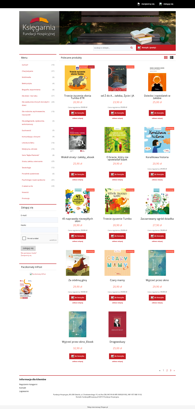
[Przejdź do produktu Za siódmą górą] (78, 263)
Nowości (25, 192)
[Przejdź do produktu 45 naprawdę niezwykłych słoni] (78, 201)
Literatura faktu (28, 143)
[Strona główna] (97, 27)
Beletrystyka (27, 83)
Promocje (25, 198)
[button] (78, 118)
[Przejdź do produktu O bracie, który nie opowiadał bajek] (117, 140)
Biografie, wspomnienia (31, 89)
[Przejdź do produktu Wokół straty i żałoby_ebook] (78, 140)
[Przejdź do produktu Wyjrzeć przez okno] (157, 263)
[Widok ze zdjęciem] (166, 57)
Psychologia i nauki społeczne (33, 180)
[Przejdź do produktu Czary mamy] (117, 263)
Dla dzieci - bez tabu (29, 96)
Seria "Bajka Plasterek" (30, 155)
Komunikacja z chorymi (31, 136)
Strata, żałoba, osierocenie (32, 161)
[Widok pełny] (171, 57)
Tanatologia (26, 167)
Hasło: (23, 225)
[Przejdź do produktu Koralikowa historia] (157, 140)
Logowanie (24, 391)
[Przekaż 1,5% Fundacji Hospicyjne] (25, 289)
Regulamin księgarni (28, 384)
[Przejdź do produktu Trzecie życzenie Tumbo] (117, 201)
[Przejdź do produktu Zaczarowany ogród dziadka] (157, 201)
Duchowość (26, 130)
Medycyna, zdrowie (29, 149)
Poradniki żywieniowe (30, 173)
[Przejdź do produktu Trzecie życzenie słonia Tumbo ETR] (78, 78)
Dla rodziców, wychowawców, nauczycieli (33, 113)
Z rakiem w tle (27, 186)
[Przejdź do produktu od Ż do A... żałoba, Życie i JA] (117, 78)
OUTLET (25, 65)
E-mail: (24, 215)
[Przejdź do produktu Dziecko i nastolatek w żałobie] (157, 78)
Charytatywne (27, 71)
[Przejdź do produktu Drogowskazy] (117, 324)
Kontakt (22, 388)
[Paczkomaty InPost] (38, 274)
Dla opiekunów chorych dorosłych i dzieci (35, 103)
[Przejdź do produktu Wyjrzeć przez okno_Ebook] (78, 324)
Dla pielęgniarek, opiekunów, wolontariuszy (33, 122)
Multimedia (26, 77)
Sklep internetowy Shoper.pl (97, 407)
